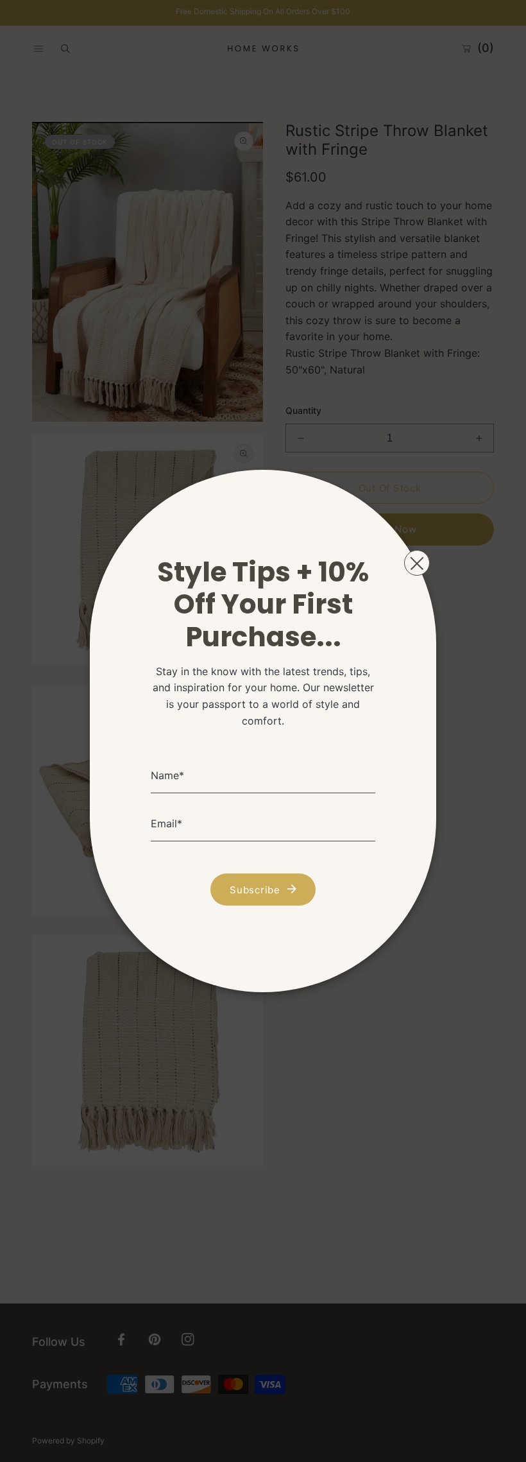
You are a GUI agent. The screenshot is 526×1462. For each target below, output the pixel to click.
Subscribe (255, 890)
